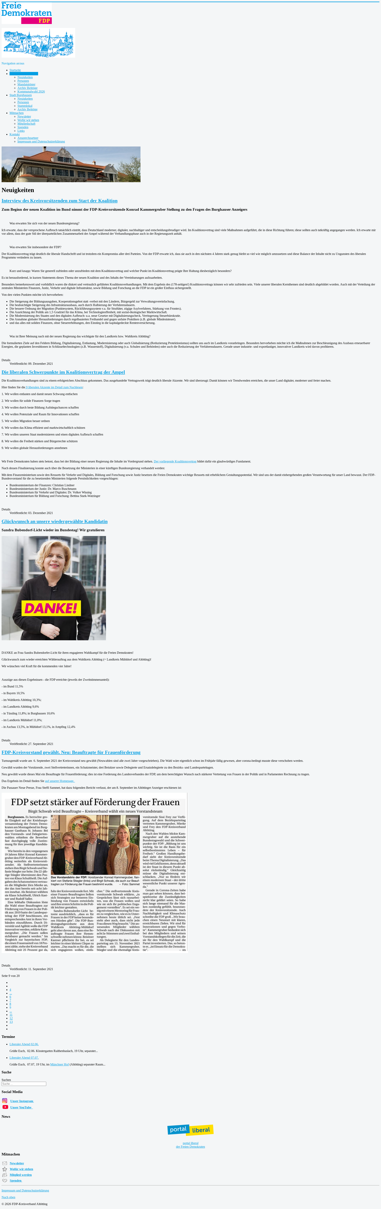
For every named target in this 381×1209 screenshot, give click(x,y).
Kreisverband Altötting (24, 73)
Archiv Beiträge (27, 88)
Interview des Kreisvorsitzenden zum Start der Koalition (59, 200)
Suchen (6, 1080)
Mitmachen (17, 113)
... (11, 993)
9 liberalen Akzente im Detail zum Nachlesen (54, 387)
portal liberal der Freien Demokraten (190, 1144)
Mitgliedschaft (26, 123)
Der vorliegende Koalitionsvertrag (175, 461)
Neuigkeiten (25, 77)
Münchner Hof (59, 1064)
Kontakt (15, 134)
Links (21, 130)
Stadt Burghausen (21, 95)
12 (11, 1018)
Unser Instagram (22, 1101)
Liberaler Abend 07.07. (24, 1057)
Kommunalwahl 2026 (31, 91)
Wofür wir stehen (28, 120)
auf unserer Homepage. (60, 781)
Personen (23, 80)
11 (11, 1014)
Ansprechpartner (27, 138)
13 (11, 1021)
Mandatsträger (26, 84)
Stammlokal (24, 105)
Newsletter (24, 116)
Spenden (22, 127)
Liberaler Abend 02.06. (24, 1044)
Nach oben (8, 1197)
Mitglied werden (21, 1174)
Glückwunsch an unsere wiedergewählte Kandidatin (55, 521)
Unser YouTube (21, 1107)
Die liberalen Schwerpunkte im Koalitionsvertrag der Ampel (63, 372)
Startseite (15, 70)
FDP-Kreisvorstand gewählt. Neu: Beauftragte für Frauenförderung (71, 752)
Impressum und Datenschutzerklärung (41, 141)
